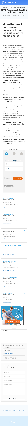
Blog (19, 410)
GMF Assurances (7, 223)
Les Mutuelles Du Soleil (8, 254)
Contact (23, 410)
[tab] (14, 199)
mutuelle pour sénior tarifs (16, 6)
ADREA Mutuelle (7, 207)
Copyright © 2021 (7, 410)
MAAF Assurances (7, 239)
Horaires (14, 327)
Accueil (5, 6)
